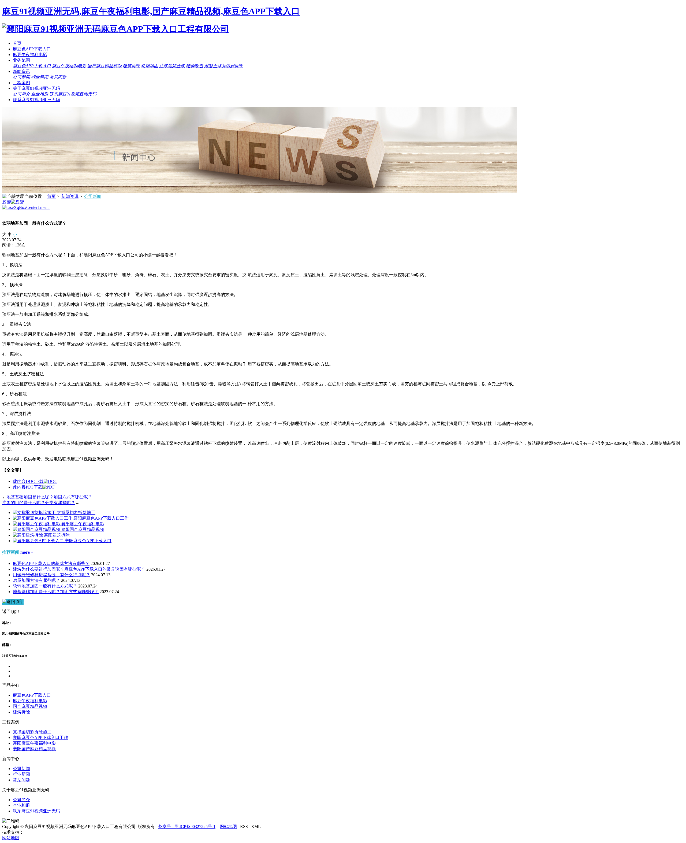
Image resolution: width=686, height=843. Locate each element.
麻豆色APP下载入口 (32, 49)
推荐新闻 (10, 552)
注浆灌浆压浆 (172, 66)
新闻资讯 (21, 71)
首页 (17, 43)
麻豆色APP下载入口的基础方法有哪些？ (51, 563)
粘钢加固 (149, 66)
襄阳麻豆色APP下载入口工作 (101, 518)
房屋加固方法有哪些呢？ (36, 580)
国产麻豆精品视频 (104, 66)
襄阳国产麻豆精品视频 (82, 529)
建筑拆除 (131, 66)
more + (26, 552)
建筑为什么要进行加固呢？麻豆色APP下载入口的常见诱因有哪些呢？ (79, 569)
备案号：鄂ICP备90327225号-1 (186, 826)
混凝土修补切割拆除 (223, 66)
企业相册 (39, 94)
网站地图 (228, 826)
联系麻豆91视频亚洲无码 (72, 94)
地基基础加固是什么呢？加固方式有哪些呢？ (49, 497)
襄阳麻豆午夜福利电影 (82, 524)
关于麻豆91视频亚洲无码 (36, 88)
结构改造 (194, 66)
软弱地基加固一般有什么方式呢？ (45, 586)
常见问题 (57, 77)
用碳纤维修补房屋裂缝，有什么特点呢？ (51, 574)
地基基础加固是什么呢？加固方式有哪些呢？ (56, 591)
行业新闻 (39, 77)
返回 (6, 202)
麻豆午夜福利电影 (30, 54)
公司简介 (21, 94)
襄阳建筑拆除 (57, 535)
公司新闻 (21, 77)
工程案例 (21, 82)
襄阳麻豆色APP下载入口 (88, 540)
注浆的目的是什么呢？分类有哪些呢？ (38, 502)
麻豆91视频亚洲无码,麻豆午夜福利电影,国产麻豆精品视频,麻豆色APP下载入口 (151, 11)
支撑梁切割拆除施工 (76, 512)
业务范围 (21, 60)
